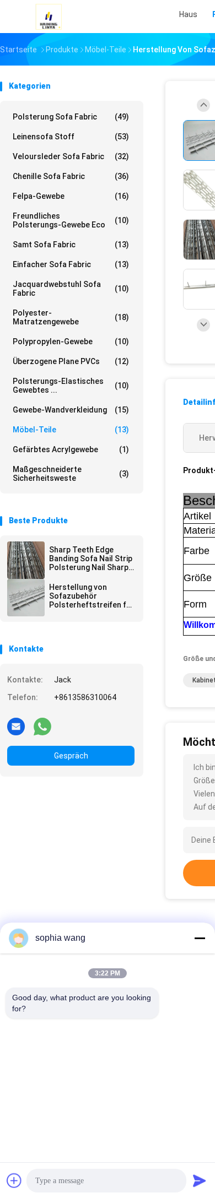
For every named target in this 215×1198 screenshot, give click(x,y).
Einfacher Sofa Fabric (71, 264)
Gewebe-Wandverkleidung (71, 409)
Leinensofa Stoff (71, 136)
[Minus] (199, 938)
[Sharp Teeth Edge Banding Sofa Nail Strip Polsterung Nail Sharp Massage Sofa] (26, 560)
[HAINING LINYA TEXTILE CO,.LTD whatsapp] (42, 726)
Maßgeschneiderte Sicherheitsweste (71, 474)
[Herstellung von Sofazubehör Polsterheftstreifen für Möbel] (26, 597)
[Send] (199, 1180)
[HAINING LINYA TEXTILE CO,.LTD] (48, 16)
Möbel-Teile (71, 429)
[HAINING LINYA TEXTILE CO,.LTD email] (16, 726)
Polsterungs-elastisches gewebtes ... (71, 385)
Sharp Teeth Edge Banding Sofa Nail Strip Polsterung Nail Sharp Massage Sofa (90, 558)
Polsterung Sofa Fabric (71, 116)
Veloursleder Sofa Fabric (71, 156)
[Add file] (14, 1180)
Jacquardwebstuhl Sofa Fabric (71, 288)
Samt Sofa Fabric (71, 244)
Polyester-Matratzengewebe (71, 317)
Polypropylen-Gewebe (71, 341)
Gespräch (71, 755)
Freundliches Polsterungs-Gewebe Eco (71, 220)
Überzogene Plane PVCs (71, 361)
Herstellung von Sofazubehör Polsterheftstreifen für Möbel (91, 596)
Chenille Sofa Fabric (71, 176)
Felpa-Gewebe (71, 196)
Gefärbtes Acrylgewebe (71, 449)
